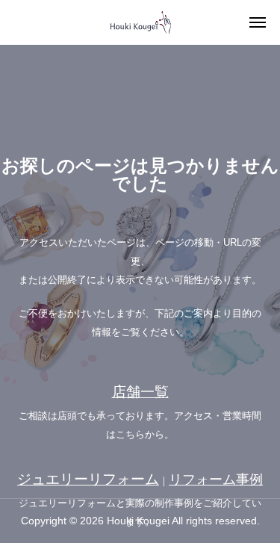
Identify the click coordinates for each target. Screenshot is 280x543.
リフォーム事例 (216, 479)
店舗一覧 (140, 392)
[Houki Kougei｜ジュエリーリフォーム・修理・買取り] (140, 22)
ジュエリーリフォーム (88, 479)
